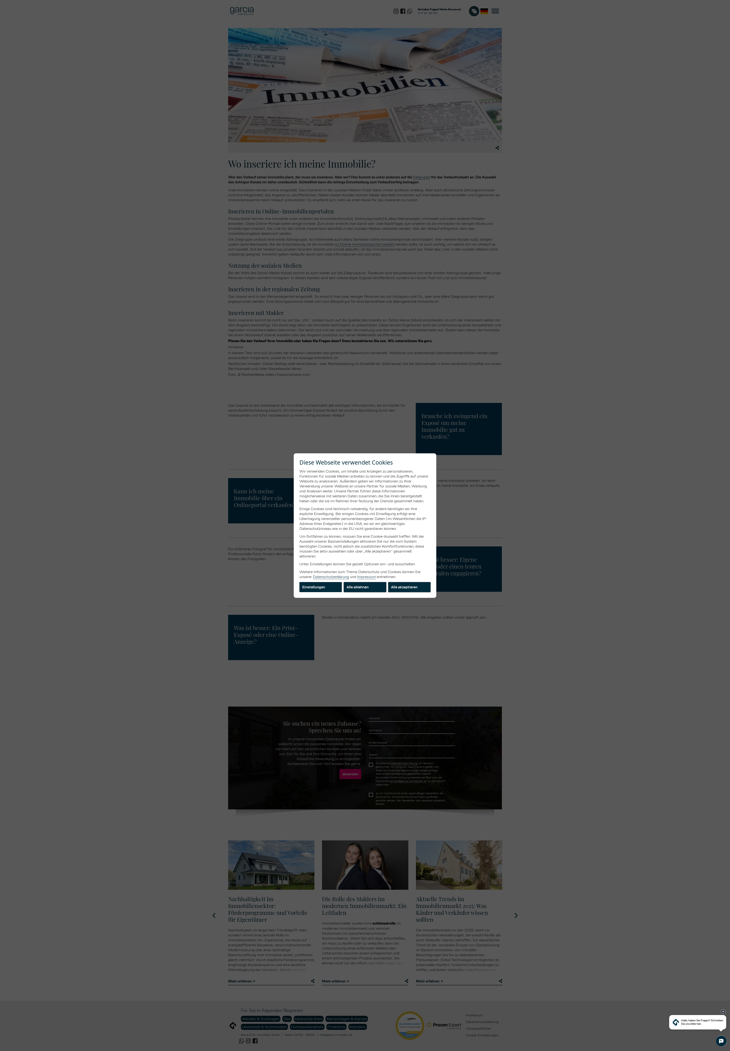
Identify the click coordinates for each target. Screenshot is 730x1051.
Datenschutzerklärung (331, 577)
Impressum (366, 577)
